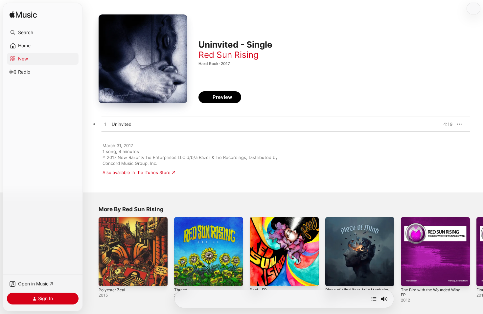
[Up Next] (374, 298)
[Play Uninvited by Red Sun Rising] (105, 124)
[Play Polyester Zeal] (107, 278)
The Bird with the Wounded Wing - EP (435, 222)
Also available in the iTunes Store (137, 172)
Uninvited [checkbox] (121, 124)
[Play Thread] (182, 278)
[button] (42, 32)
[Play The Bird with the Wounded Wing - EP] (409, 278)
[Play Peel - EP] (258, 278)
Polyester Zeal (113, 219)
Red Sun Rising (228, 55)
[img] (23, 15)
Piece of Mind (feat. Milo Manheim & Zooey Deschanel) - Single (357, 225)
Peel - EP (259, 219)
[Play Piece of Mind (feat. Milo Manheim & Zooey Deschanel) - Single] (333, 278)
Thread (181, 219)
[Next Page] (476, 251)
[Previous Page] (92, 251)
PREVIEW (445, 124)
